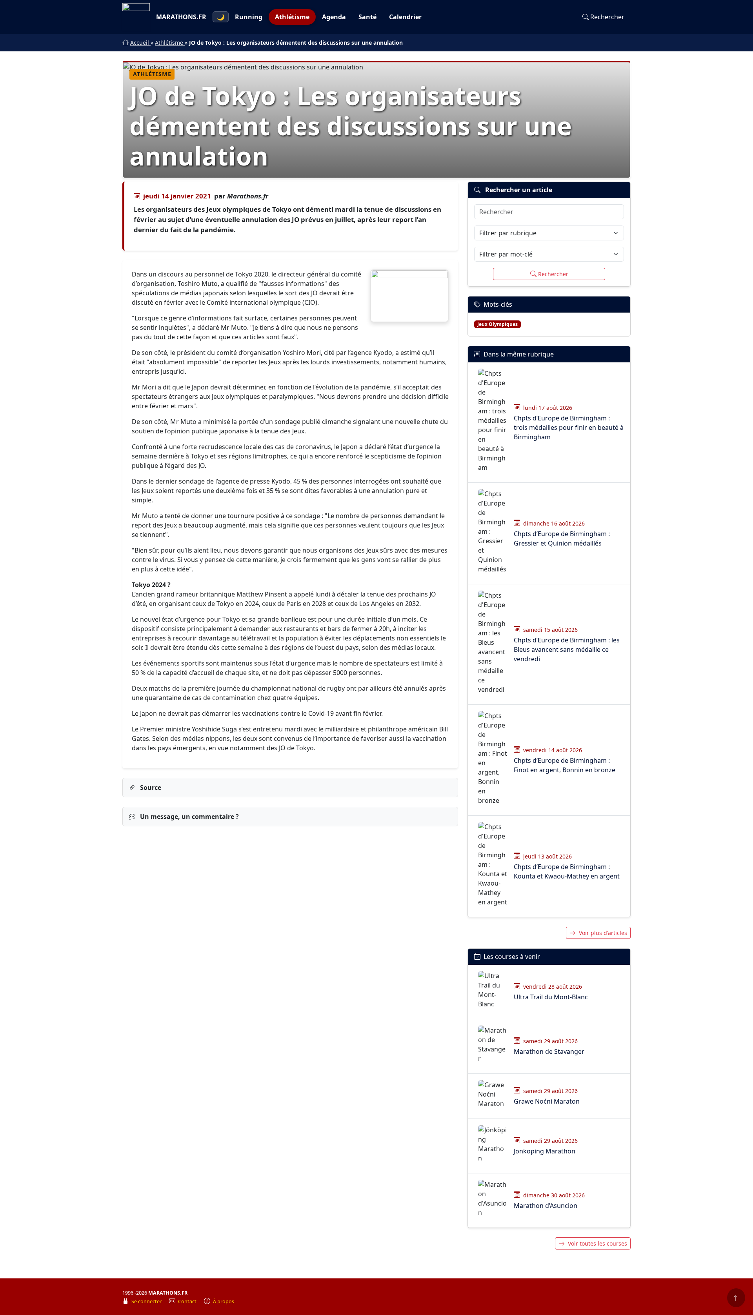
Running (248, 17)
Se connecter (147, 1301)
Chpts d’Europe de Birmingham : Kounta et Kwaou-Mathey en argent (567, 871)
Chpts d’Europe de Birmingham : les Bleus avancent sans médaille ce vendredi (567, 649)
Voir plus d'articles (603, 933)
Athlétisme (292, 17)
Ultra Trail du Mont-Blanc (551, 997)
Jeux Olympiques (497, 324)
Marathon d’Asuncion (545, 1205)
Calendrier (405, 17)
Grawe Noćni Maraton (547, 1101)
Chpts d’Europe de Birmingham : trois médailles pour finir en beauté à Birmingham (569, 427)
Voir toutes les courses (597, 1243)
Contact (188, 1301)
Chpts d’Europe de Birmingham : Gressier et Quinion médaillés (562, 538)
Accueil (140, 42)
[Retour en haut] (736, 1297)
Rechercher (607, 17)
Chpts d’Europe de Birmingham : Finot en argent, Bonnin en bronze (564, 765)
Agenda (334, 17)
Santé (367, 17)
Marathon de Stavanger (549, 1051)
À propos (223, 1301)
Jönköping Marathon (544, 1151)
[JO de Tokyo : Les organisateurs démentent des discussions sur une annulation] (409, 295)
